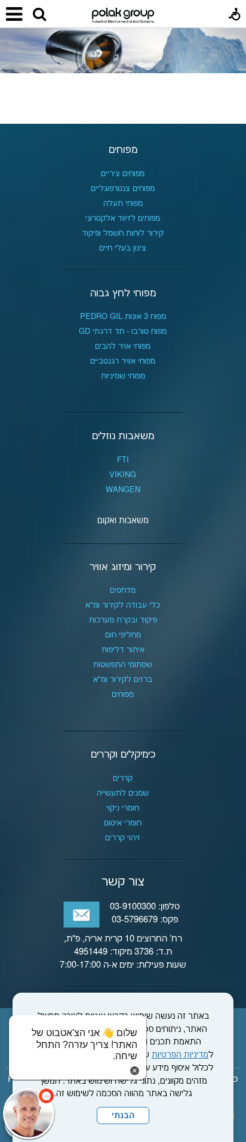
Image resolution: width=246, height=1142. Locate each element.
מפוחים (123, 150)
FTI (123, 460)
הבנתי (123, 1116)
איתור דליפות (123, 650)
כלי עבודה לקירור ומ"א (122, 605)
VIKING (122, 475)
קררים (123, 778)
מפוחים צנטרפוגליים (123, 188)
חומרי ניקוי (122, 808)
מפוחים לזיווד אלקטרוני (122, 218)
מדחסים (123, 590)
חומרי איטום (123, 823)
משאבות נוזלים (123, 436)
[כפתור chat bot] (28, 1113)
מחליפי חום (123, 635)
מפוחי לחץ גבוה (123, 293)
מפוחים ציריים (122, 174)
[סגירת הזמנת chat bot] (134, 1070)
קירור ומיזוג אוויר (123, 567)
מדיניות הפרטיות (180, 1055)
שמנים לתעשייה (123, 793)
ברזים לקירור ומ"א (122, 679)
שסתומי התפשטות (122, 664)
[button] (39, 15)
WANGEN (123, 490)
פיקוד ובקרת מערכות (123, 620)
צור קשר (123, 882)
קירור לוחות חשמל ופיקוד (123, 233)
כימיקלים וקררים (123, 755)
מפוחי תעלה (123, 203)
